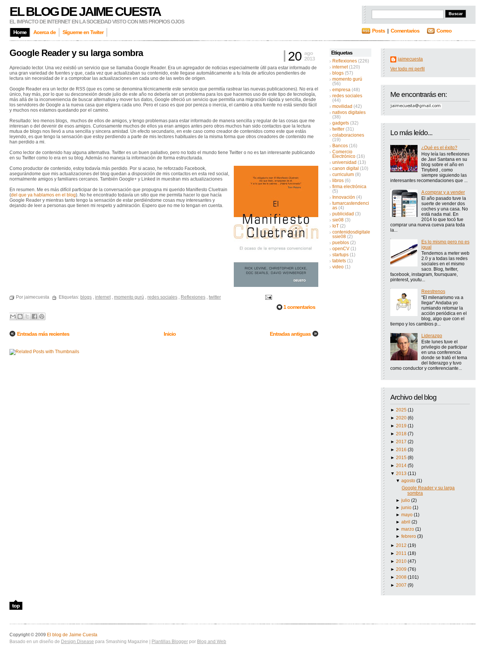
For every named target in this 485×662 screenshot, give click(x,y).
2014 (402, 465)
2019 (402, 425)
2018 (402, 433)
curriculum (343, 174)
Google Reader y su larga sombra (76, 53)
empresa (341, 89)
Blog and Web (211, 641)
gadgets (340, 123)
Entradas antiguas (290, 334)
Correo (444, 31)
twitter (338, 129)
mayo (407, 514)
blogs (338, 73)
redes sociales (347, 95)
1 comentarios (299, 307)
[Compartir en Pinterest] (41, 316)
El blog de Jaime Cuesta (85, 11)
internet (340, 67)
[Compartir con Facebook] (34, 316)
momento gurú (347, 79)
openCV (340, 248)
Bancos (340, 145)
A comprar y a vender (443, 192)
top (16, 606)
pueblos (340, 242)
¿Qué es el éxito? (439, 147)
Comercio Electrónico (343, 154)
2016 (402, 449)
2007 (402, 585)
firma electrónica (349, 186)
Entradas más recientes (43, 334)
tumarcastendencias (350, 205)
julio (406, 500)
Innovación (343, 197)
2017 (402, 441)
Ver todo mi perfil (407, 69)
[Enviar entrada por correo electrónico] (267, 297)
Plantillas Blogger (170, 641)
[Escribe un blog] (20, 316)
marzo (408, 529)
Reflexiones (344, 61)
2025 (402, 410)
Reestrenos (433, 291)
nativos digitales (349, 112)
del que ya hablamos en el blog (43, 195)
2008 (402, 577)
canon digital (345, 168)
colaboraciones (348, 135)
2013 (402, 473)
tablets (339, 260)
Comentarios (405, 31)
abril (406, 522)
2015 (402, 457)
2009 (402, 569)
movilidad (342, 106)
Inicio (170, 334)
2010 (402, 561)
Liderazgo (431, 335)
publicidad (343, 214)
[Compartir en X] (27, 316)
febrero (409, 536)
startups (340, 254)
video (338, 266)
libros (338, 180)
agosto (408, 480)
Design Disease (77, 641)
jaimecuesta (410, 59)
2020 (402, 418)
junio (407, 507)
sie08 (338, 220)
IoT (335, 226)
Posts (378, 31)
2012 (402, 545)
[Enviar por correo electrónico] (13, 316)
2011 (402, 553)
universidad (344, 162)
